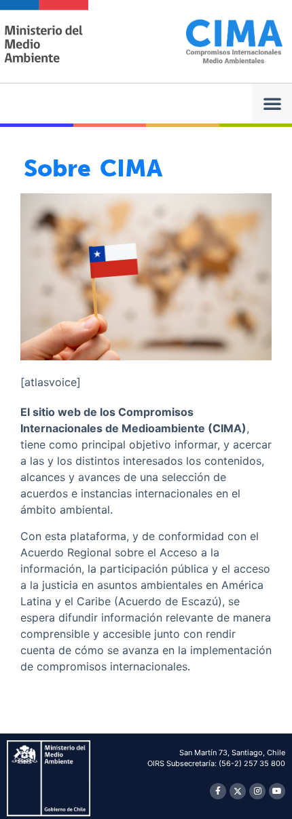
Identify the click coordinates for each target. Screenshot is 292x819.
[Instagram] (257, 791)
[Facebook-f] (218, 791)
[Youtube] (277, 791)
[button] (272, 103)
